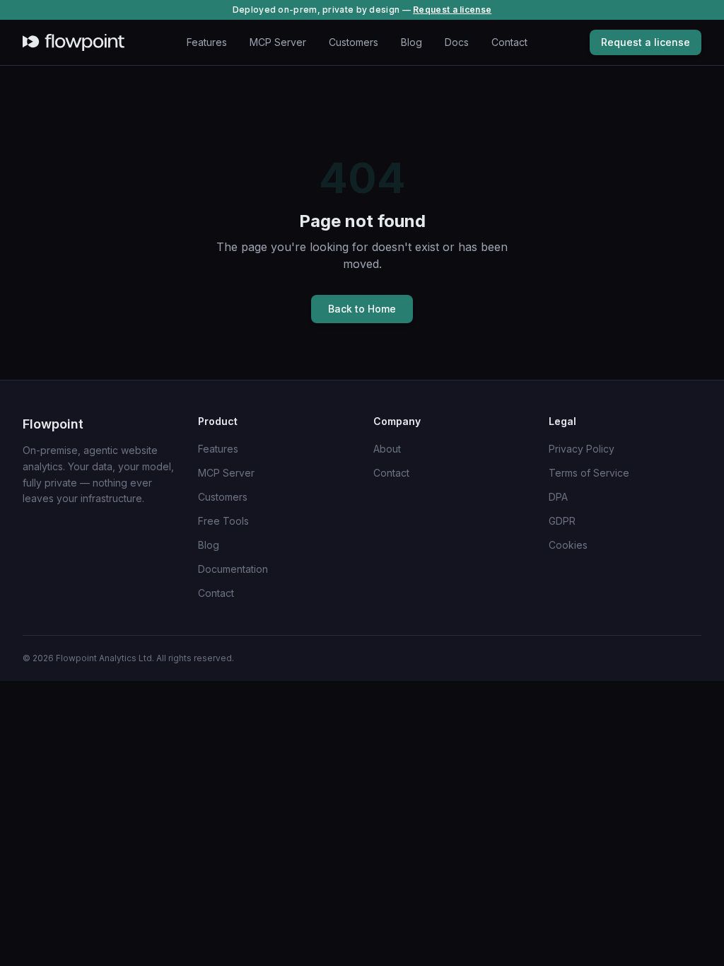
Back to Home (362, 309)
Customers (353, 42)
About (387, 449)
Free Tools (223, 521)
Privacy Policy (581, 449)
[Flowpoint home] (73, 42)
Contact (509, 42)
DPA (558, 497)
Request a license (452, 9)
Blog (411, 42)
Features (207, 42)
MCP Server (278, 42)
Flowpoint (53, 424)
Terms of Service (589, 473)
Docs (457, 42)
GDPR (562, 521)
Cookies (568, 545)
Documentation (233, 569)
